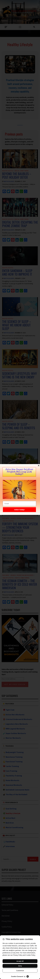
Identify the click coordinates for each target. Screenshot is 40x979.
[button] (39, 466)
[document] (20, 489)
